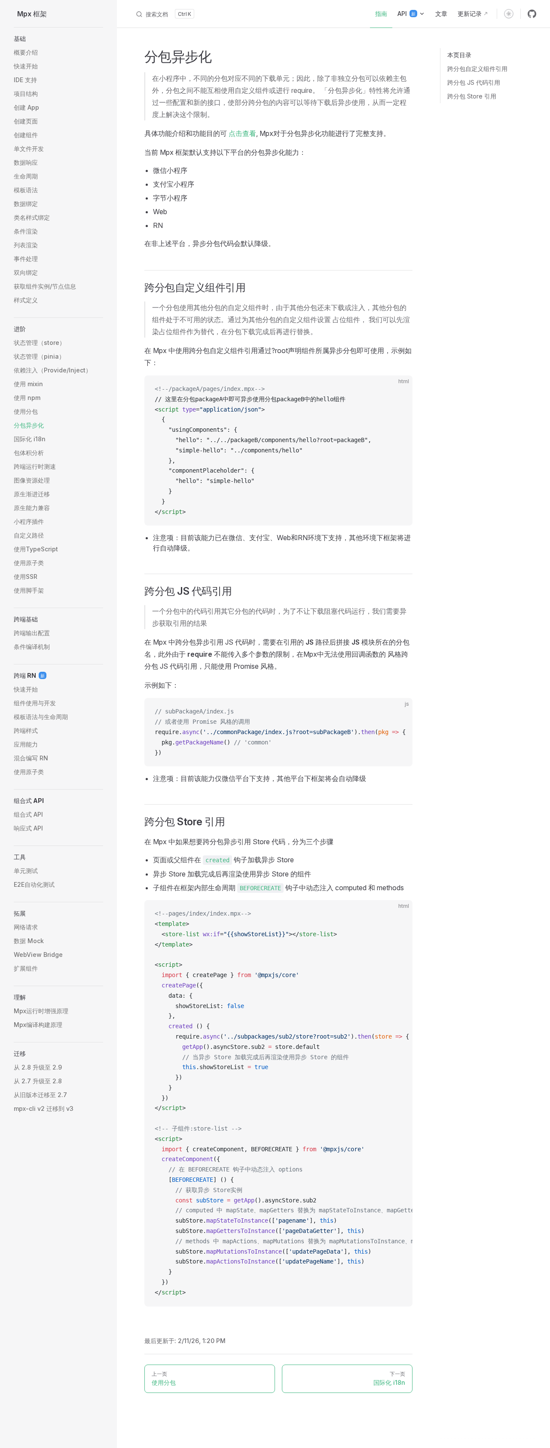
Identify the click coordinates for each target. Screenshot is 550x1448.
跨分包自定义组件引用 (477, 68)
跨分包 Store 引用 (471, 96)
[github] (532, 14)
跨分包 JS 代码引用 (473, 82)
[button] (58, 39)
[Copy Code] (398, 389)
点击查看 (242, 133)
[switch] (508, 13)
